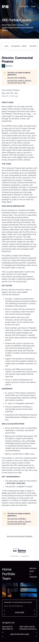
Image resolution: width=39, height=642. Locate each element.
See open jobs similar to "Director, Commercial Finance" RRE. (19, 82)
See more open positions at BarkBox (19, 536)
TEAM (33, 6)
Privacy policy (14, 556)
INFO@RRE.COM (8, 623)
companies (15, 46)
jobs (6, 46)
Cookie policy (25, 556)
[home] (11, 6)
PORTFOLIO (24, 6)
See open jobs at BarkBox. (16, 78)
